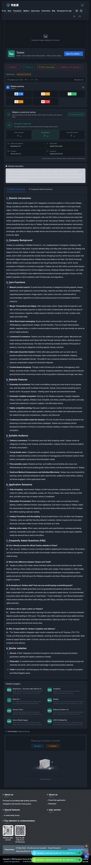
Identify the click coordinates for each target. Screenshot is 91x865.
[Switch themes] (86, 851)
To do (4, 11)
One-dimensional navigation (37, 848)
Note (9, 11)
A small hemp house (12, 815)
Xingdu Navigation (54, 848)
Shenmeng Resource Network (26, 851)
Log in (39, 746)
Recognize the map (64, 11)
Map (53, 11)
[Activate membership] (86, 846)
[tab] (16, 189)
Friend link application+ (76, 849)
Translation (17, 11)
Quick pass (35, 11)
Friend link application (56, 800)
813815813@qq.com (30, 861)
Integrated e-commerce (24, 74)
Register (54, 746)
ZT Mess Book (21, 848)
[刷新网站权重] (83, 87)
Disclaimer (52, 804)
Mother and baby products (36, 213)
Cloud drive (46, 11)
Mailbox (26, 11)
